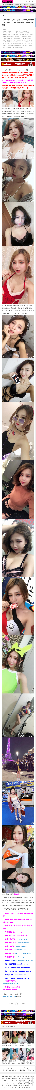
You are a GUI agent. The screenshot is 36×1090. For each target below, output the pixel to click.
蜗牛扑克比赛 (9, 4)
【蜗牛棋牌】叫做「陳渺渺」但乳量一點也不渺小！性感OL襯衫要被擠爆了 (9, 1046)
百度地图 (27, 1076)
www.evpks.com (21, 932)
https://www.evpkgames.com (23, 953)
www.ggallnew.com (23, 978)
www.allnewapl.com (21, 975)
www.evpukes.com (20, 949)
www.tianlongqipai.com (10, 983)
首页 (4, 4)
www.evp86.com (21, 935)
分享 (24, 1004)
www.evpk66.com (21, 939)
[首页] (33, 1078)
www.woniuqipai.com (17, 70)
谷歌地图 (32, 1076)
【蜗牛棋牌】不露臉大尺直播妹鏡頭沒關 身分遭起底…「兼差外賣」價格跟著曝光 (26, 1046)
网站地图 (22, 1076)
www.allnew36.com (23, 964)
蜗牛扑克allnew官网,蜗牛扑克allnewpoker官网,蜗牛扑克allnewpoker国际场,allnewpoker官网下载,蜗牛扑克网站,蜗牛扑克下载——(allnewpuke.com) (18, 75)
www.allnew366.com (23, 967)
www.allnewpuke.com (25, 971)
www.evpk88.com (23, 942)
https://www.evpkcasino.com (23, 957)
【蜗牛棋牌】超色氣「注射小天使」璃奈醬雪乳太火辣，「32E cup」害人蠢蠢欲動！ (9, 1063)
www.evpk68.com (21, 946)
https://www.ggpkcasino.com (23, 960)
